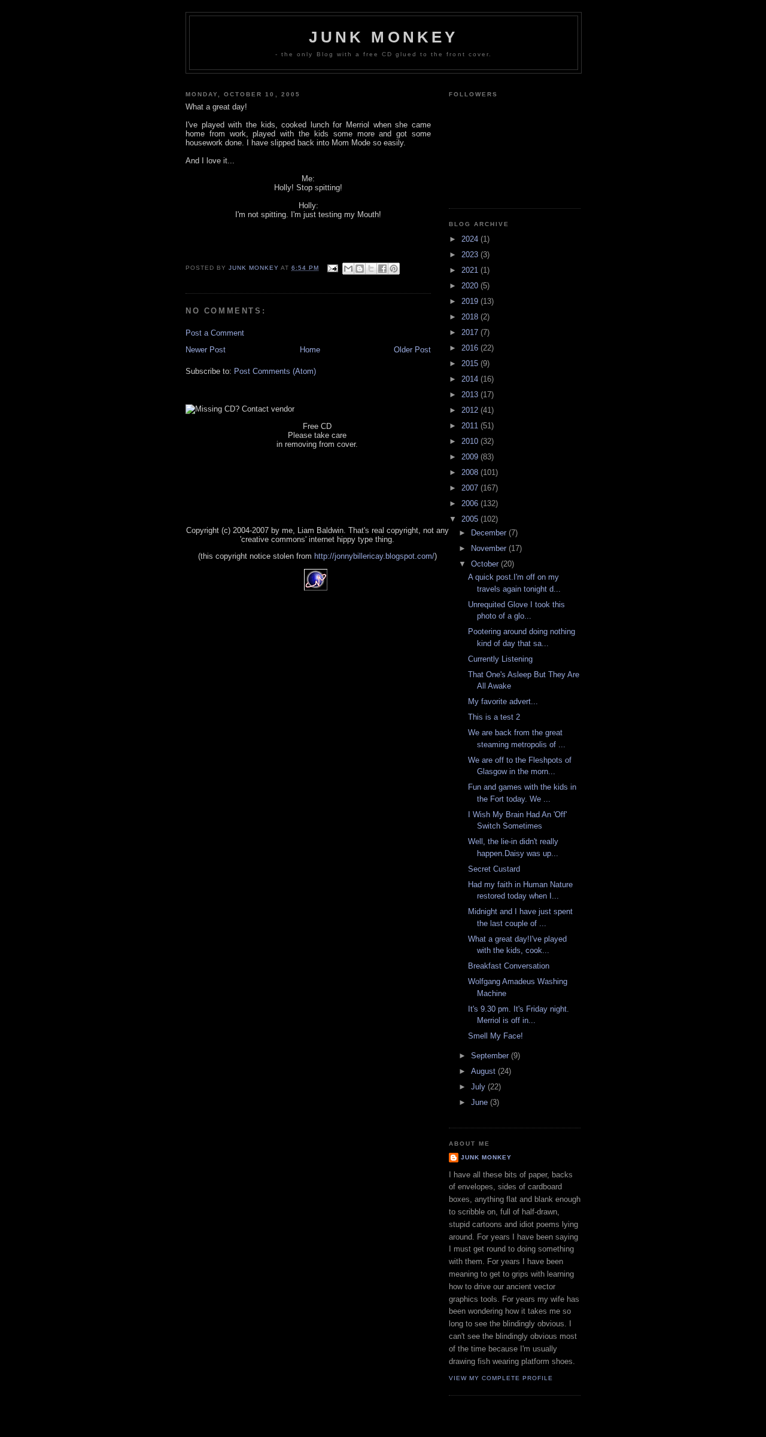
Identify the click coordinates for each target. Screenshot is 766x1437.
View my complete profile (501, 1378)
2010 (471, 441)
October (486, 563)
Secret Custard (494, 868)
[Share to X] (371, 269)
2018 (471, 316)
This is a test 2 (494, 717)
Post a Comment (215, 332)
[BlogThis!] (360, 269)
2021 (471, 270)
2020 (471, 285)
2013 (471, 394)
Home (310, 349)
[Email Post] (331, 267)
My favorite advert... (503, 701)
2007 (471, 487)
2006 (471, 503)
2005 (471, 518)
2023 (471, 254)
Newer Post (206, 349)
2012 (471, 410)
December (490, 532)
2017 (471, 332)
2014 (471, 379)
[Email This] (348, 269)
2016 (471, 347)
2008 (471, 472)
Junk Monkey (383, 37)
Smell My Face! (495, 1035)
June (480, 1102)
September (491, 1055)
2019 (471, 301)
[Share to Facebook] (382, 269)
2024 (471, 239)
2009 (471, 456)
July (479, 1086)
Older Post (412, 349)
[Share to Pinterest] (394, 269)
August (484, 1071)
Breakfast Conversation (508, 965)
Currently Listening (500, 658)
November (490, 548)
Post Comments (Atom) (275, 371)
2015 (471, 363)
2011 (471, 425)
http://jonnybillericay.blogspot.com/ (374, 556)
